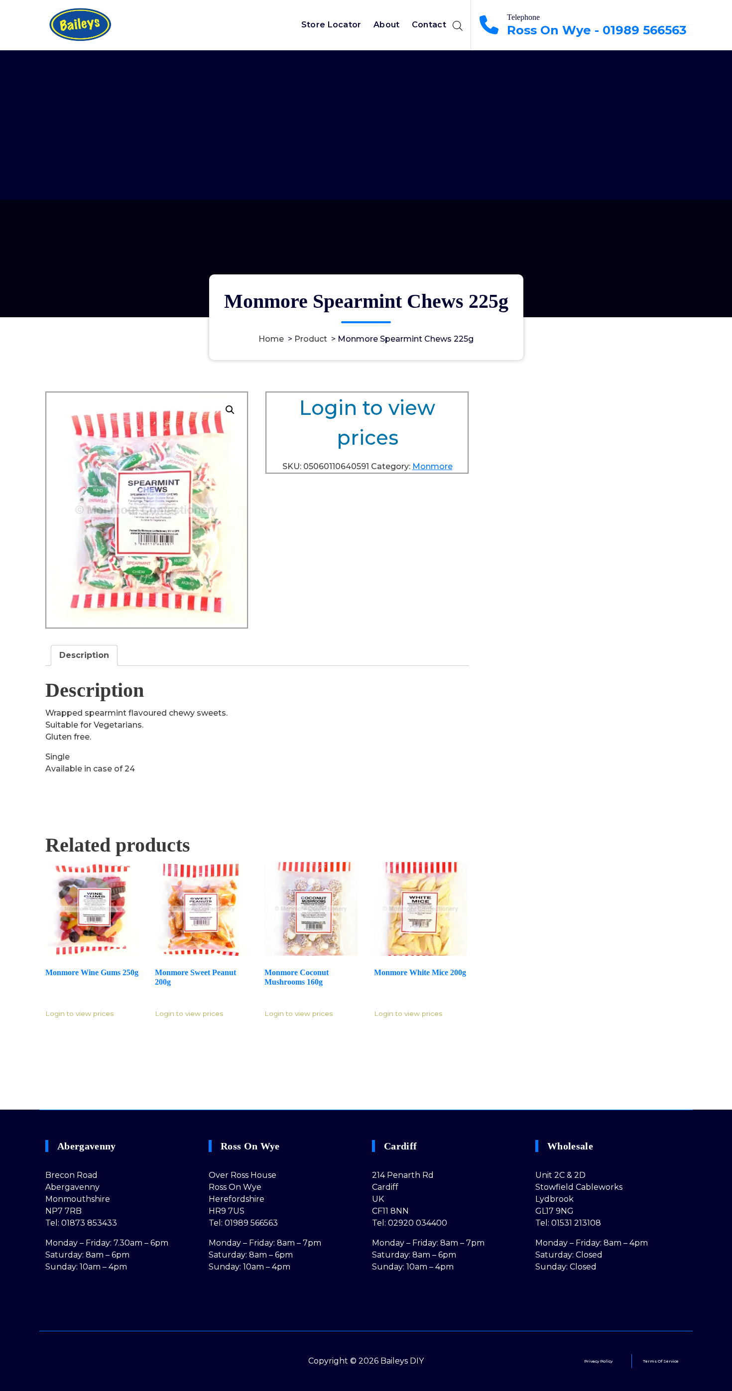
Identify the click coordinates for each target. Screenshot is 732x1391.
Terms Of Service (661, 1361)
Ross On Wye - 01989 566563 (597, 30)
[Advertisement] (366, 125)
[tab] (84, 655)
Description (84, 655)
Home (271, 339)
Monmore (432, 466)
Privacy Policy (598, 1361)
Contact (429, 24)
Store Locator (331, 24)
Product (310, 339)
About (386, 24)
